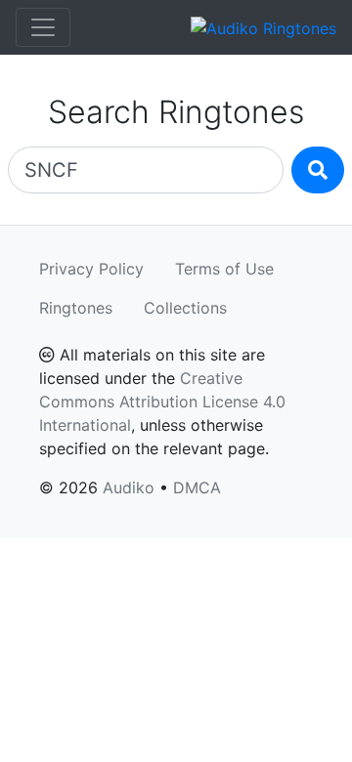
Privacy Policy (91, 268)
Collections (185, 308)
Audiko (128, 487)
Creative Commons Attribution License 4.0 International (162, 401)
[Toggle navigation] (43, 27)
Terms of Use (224, 268)
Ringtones (75, 308)
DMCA (197, 487)
